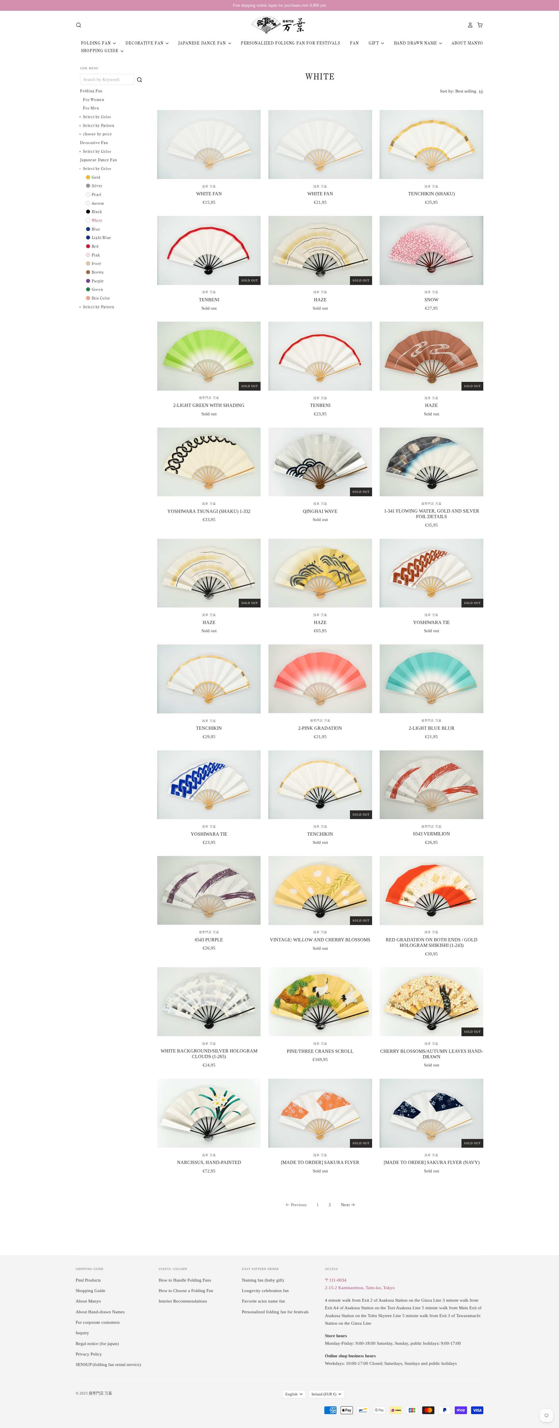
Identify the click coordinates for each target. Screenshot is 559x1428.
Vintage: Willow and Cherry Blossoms (320, 939)
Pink (96, 255)
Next (345, 1204)
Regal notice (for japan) (97, 1343)
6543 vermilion (431, 833)
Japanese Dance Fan (202, 43)
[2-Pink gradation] (320, 678)
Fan (354, 43)
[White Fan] (209, 144)
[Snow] (431, 250)
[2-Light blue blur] (431, 678)
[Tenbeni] (209, 250)
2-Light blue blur (431, 728)
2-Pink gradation (320, 728)
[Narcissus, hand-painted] (209, 1113)
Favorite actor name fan (263, 1301)
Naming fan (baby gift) (263, 1280)
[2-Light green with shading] (209, 356)
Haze (320, 299)
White (97, 220)
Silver (97, 186)
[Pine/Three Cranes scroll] (320, 1001)
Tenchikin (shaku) (431, 193)
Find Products (88, 1280)
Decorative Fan (94, 143)
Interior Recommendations (183, 1301)
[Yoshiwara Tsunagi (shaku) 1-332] (209, 462)
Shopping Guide (100, 51)
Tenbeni (209, 299)
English (291, 1394)
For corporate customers (98, 1322)
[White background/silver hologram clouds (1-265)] (209, 1001)
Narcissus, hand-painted (209, 1162)
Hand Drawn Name (416, 43)
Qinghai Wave (320, 511)
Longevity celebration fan (265, 1290)
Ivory (96, 263)
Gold (96, 177)
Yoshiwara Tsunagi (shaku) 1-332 (208, 511)
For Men (91, 108)
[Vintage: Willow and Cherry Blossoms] (320, 890)
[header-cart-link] (478, 25)
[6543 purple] (209, 890)
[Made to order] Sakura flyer (320, 1162)
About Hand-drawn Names (100, 1312)
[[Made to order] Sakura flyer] (320, 1113)
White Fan (209, 193)
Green (97, 289)
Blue (96, 229)
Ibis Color (101, 298)
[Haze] (320, 250)
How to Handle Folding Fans (185, 1280)
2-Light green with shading (209, 405)
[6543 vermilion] (431, 784)
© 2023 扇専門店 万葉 (94, 1393)
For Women (93, 100)
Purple (98, 281)
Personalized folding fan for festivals (290, 43)
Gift (375, 43)
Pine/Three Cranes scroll (320, 1051)
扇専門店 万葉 (209, 397)
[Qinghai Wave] (320, 462)
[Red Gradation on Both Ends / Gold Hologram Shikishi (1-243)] (431, 890)
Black (97, 212)
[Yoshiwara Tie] (431, 573)
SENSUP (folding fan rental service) (108, 1364)
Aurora (98, 203)
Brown (98, 272)
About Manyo (467, 43)
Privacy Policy (89, 1354)
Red (95, 246)
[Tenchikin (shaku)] (431, 144)
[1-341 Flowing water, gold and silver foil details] (431, 462)
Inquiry (82, 1332)
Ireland (324, 1394)
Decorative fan (145, 43)
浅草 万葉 (209, 186)
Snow (431, 299)
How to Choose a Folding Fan (186, 1290)
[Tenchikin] (209, 678)
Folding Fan (96, 43)
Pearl (97, 194)
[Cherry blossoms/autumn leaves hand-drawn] (431, 1001)
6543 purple (209, 939)
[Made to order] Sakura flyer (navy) (432, 1162)
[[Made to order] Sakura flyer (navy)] (431, 1113)
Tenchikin (209, 728)
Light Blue (102, 237)
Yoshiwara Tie (431, 622)
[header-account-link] (468, 25)
